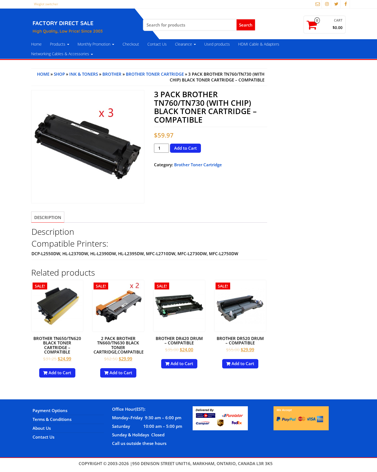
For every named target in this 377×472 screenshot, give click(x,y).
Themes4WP (286, 463)
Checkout (131, 44)
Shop (59, 74)
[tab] (47, 217)
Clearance (184, 44)
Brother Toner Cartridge (155, 74)
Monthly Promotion (94, 44)
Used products (217, 44)
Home (36, 44)
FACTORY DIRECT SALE (63, 23)
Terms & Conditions (52, 419)
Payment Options (50, 410)
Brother (111, 74)
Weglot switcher (46, 4)
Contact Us (157, 44)
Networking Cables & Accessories (60, 53)
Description (47, 217)
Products (58, 44)
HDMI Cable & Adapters (258, 44)
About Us (42, 428)
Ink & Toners (83, 74)
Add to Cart (185, 148)
